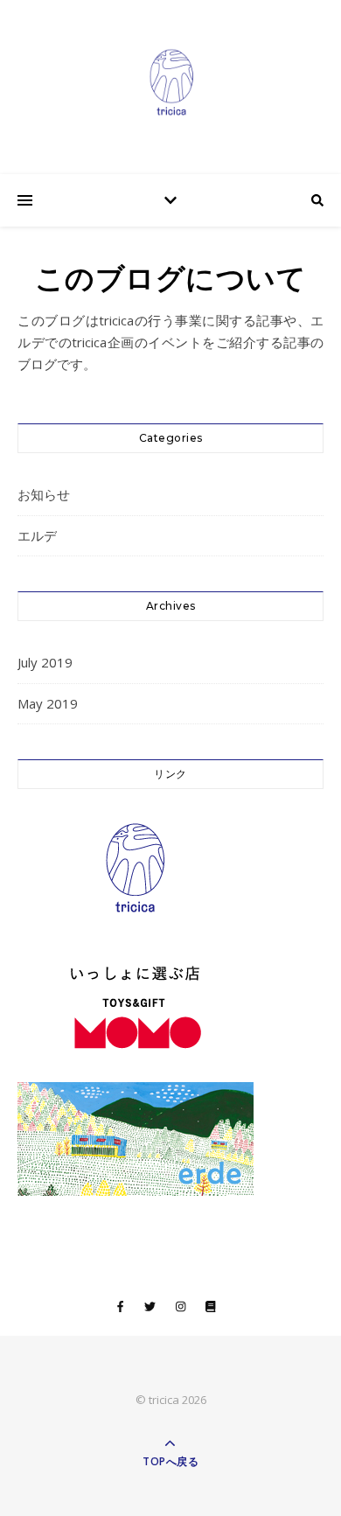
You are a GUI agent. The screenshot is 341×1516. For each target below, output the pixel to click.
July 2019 (45, 662)
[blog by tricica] (170, 83)
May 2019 (47, 703)
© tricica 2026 (171, 1400)
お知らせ (43, 494)
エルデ (37, 535)
